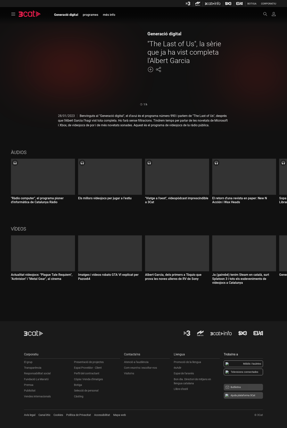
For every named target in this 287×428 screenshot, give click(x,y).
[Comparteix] (158, 69)
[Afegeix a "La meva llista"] (150, 69)
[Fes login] (273, 14)
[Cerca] (267, 14)
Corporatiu (268, 3)
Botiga (251, 3)
